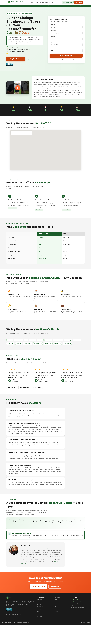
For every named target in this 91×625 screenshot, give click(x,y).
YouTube (19, 614)
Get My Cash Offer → (38, 586)
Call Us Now (32, 59)
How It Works (30, 2)
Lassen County (27, 343)
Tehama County (58, 340)
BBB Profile (39, 616)
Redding (10, 340)
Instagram (14, 614)
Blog (52, 2)
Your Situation (53, 48)
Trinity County (48, 343)
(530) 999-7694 (68, 2)
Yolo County (10, 343)
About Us (47, 2)
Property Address (53, 42)
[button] (17, 87)
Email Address (53, 36)
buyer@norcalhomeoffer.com (77, 601)
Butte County (68, 340)
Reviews (42, 2)
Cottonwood (48, 340)
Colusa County (67, 343)
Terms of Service (86, 622)
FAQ (56, 2)
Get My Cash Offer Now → (66, 55)
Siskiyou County (38, 343)
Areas (36, 2)
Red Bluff (32, 340)
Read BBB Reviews (12, 387)
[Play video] (17, 87)
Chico (26, 340)
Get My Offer (79, 2)
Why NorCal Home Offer (42, 602)
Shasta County (18, 340)
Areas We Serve (40, 606)
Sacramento (77, 340)
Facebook (8, 614)
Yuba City (18, 343)
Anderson (40, 340)
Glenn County (57, 343)
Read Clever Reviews (24, 387)
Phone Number (53, 30)
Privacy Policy (79, 622)
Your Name (52, 24)
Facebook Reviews (37, 387)
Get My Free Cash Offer (16, 59)
